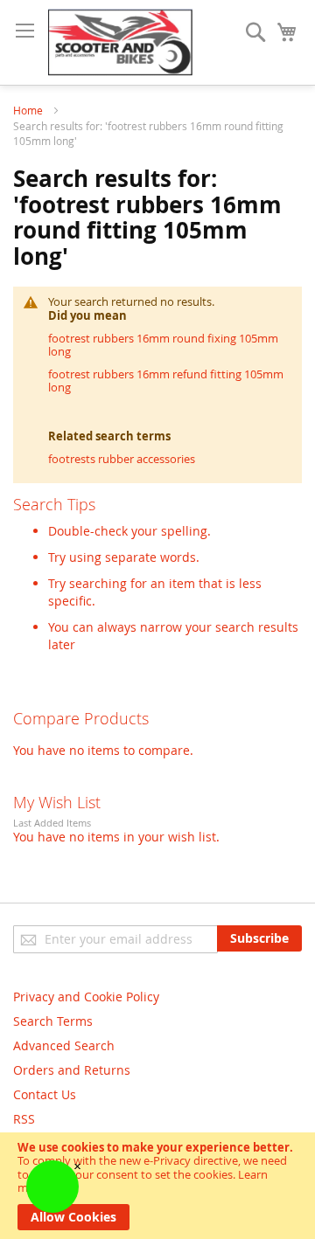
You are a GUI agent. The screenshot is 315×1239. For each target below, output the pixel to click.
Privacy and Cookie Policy (86, 996)
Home (29, 110)
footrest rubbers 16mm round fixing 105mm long (163, 345)
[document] (158, 1185)
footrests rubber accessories (121, 459)
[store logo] (120, 42)
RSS (24, 1119)
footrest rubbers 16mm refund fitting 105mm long (166, 381)
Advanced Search (64, 1045)
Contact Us (44, 1094)
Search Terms (53, 1021)
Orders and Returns (71, 1070)
